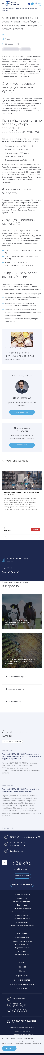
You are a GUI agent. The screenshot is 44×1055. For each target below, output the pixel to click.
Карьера (22, 967)
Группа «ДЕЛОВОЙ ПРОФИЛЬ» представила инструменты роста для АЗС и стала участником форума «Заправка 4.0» (21, 756)
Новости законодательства (22, 941)
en (40, 4)
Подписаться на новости (22, 884)
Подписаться (22, 445)
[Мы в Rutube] (25, 1011)
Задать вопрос (22, 412)
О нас (22, 962)
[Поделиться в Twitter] (8, 572)
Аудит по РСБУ (22, 898)
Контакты (22, 989)
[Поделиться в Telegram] (13, 572)
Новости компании (22, 937)
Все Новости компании (12, 741)
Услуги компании (22, 894)
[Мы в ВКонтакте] (9, 1011)
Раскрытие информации (22, 984)
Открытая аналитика (22, 948)
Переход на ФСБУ (22, 915)
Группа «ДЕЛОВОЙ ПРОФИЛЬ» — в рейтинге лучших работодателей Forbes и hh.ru (20, 790)
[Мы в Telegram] (14, 1011)
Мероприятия (22, 976)
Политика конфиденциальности (22, 1034)
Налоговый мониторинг (22, 918)
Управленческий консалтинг (22, 912)
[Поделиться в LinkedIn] (17, 572)
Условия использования (22, 1031)
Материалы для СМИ (22, 954)
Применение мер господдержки (22, 925)
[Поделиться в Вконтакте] (4, 572)
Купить (35, 529)
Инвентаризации (22, 922)
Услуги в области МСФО (22, 901)
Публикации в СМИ (22, 944)
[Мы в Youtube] (19, 1011)
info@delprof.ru (16, 851)
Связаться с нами (22, 875)
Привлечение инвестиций (22, 908)
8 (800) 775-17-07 (17, 845)
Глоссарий (22, 951)
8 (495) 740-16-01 (17, 843)
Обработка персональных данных (22, 1027)
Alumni (22, 971)
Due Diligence (22, 905)
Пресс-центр (22, 933)
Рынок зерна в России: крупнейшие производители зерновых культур (20, 356)
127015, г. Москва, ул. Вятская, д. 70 (19, 1005)
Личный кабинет (19, 998)
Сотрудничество (22, 980)
